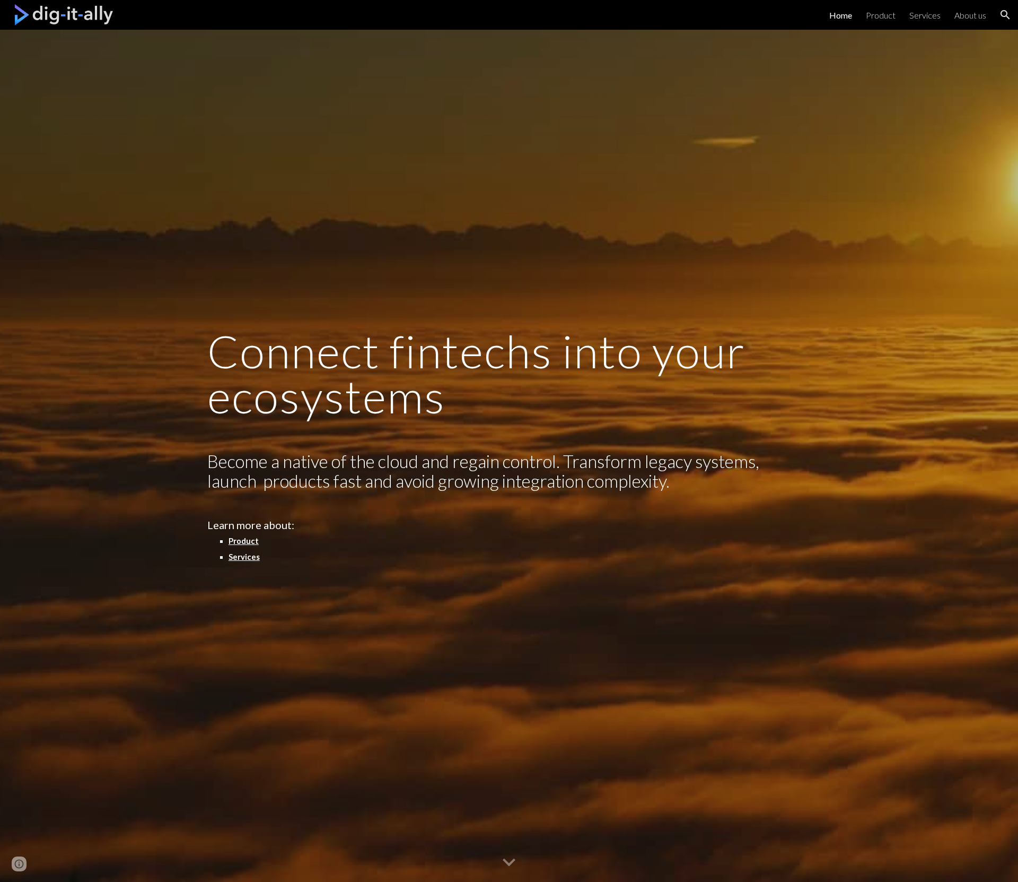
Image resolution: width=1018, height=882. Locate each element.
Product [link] (881, 15)
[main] (509, 455)
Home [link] (840, 15)
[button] (1005, 15)
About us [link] (970, 15)
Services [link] (925, 15)
